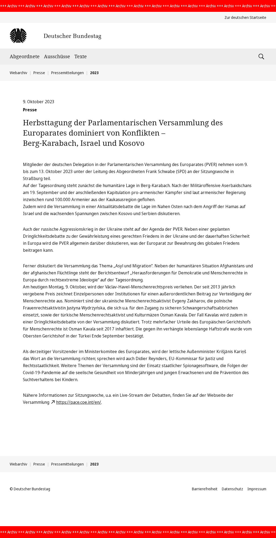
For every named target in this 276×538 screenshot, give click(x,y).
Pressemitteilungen (67, 72)
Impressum (256, 488)
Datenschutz (232, 488)
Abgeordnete (25, 56)
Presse (39, 72)
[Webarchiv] (55, 35)
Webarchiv (18, 72)
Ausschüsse (57, 56)
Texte (80, 56)
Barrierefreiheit (205, 488)
